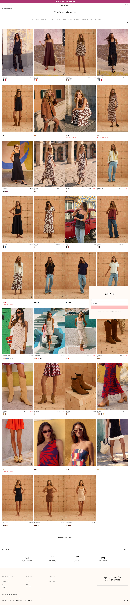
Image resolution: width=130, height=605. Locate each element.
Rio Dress (67, 356)
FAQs (3, 584)
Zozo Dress (36, 78)
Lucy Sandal (5, 467)
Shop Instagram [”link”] (7, 549)
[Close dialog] (128, 287)
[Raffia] (103, 414)
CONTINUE (109, 307)
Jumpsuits (43, 19)
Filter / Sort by (5, 22)
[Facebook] (124, 601)
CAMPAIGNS (13, 4)
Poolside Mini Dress (6, 356)
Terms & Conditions (28, 600)
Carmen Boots (36, 412)
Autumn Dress (100, 133)
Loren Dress (68, 133)
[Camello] (35, 135)
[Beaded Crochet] (70, 80)
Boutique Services (6, 579)
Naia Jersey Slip (6, 523)
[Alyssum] (66, 135)
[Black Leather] (101, 414)
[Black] (3, 135)
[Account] (125, 5)
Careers (51, 578)
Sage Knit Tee (36, 300)
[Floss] (38, 358)
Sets (49, 19)
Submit (126, 584)
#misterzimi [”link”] (124, 549)
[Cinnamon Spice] (66, 80)
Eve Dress (36, 245)
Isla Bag (98, 467)
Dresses (37, 19)
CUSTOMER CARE (30, 4)
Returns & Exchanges (7, 576)
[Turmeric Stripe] (98, 191)
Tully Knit (5, 300)
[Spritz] (37, 80)
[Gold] (100, 414)
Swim (91, 19)
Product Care (5, 581)
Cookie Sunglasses (37, 467)
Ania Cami (68, 189)
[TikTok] (127, 601)
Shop (3, 4)
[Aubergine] (7, 191)
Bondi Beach (29, 578)
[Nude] (7, 525)
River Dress (5, 245)
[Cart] (127, 5)
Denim (64, 19)
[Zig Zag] (68, 80)
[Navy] (38, 302)
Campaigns (52, 576)
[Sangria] (68, 247)
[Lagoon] (7, 358)
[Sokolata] (5, 191)
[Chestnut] (98, 358)
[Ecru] (3, 358)
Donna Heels (99, 412)
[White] (37, 302)
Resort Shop (85, 19)
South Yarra (29, 586)
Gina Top (67, 245)
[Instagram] (122, 601)
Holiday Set (5, 78)
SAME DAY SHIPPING (6, 578)
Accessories (98, 19)
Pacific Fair (29, 576)
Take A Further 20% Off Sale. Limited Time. (65, 1)
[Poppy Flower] (5, 80)
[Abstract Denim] (100, 80)
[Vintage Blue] (5, 247)
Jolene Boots (99, 356)
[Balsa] (100, 358)
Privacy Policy (19, 600)
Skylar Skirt (36, 189)
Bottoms (59, 19)
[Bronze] (5, 525)
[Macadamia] (3, 302)
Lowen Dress (69, 78)
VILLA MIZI (51, 579)
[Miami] (68, 135)
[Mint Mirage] (10, 358)
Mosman (28, 579)
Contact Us (5, 586)
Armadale (28, 584)
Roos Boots (68, 412)
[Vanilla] (37, 469)
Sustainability (53, 581)
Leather (70, 19)
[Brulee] (35, 414)
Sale (8, 4)
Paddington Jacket (37, 133)
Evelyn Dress (5, 189)
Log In (3, 587)
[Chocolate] (35, 80)
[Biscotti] (3, 469)
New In (31, 19)
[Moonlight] (9, 358)
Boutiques (21, 4)
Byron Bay (28, 581)
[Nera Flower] (3, 80)
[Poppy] (5, 302)
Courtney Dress (100, 78)
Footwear (76, 19)
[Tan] (98, 414)
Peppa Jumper (100, 189)
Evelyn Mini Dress (6, 133)
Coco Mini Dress (37, 356)
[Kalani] (5, 358)
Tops (53, 19)
